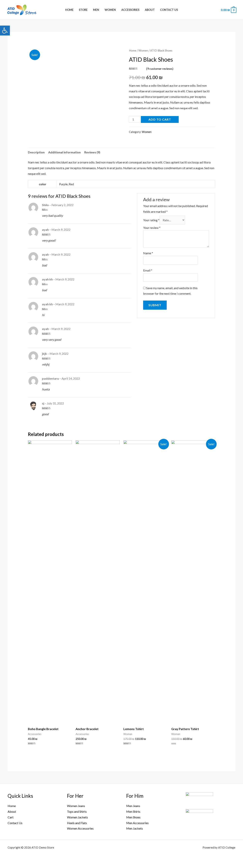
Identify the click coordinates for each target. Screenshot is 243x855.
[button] (5, 30)
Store (83, 9)
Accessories (130, 9)
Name (148, 253)
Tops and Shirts (77, 811)
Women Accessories (80, 828)
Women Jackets (77, 817)
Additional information (64, 152)
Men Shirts (133, 811)
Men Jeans (133, 806)
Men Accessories (137, 823)
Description (36, 152)
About (150, 9)
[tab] (36, 152)
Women (110, 9)
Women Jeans (76, 806)
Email (147, 270)
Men (96, 9)
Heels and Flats (77, 823)
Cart (10, 817)
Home (69, 9)
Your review (151, 227)
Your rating (151, 220)
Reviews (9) (92, 152)
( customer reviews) (159, 68)
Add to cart (159, 119)
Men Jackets (134, 828)
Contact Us (169, 9)
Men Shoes (133, 817)
